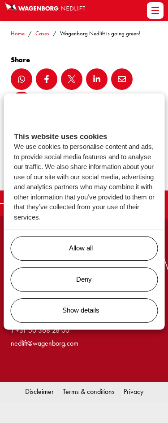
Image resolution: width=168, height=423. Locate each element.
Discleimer (39, 391)
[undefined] (155, 10)
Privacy (133, 391)
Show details (80, 310)
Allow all (81, 248)
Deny (84, 279)
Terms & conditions (89, 391)
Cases (42, 33)
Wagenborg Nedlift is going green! (100, 33)
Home (18, 33)
